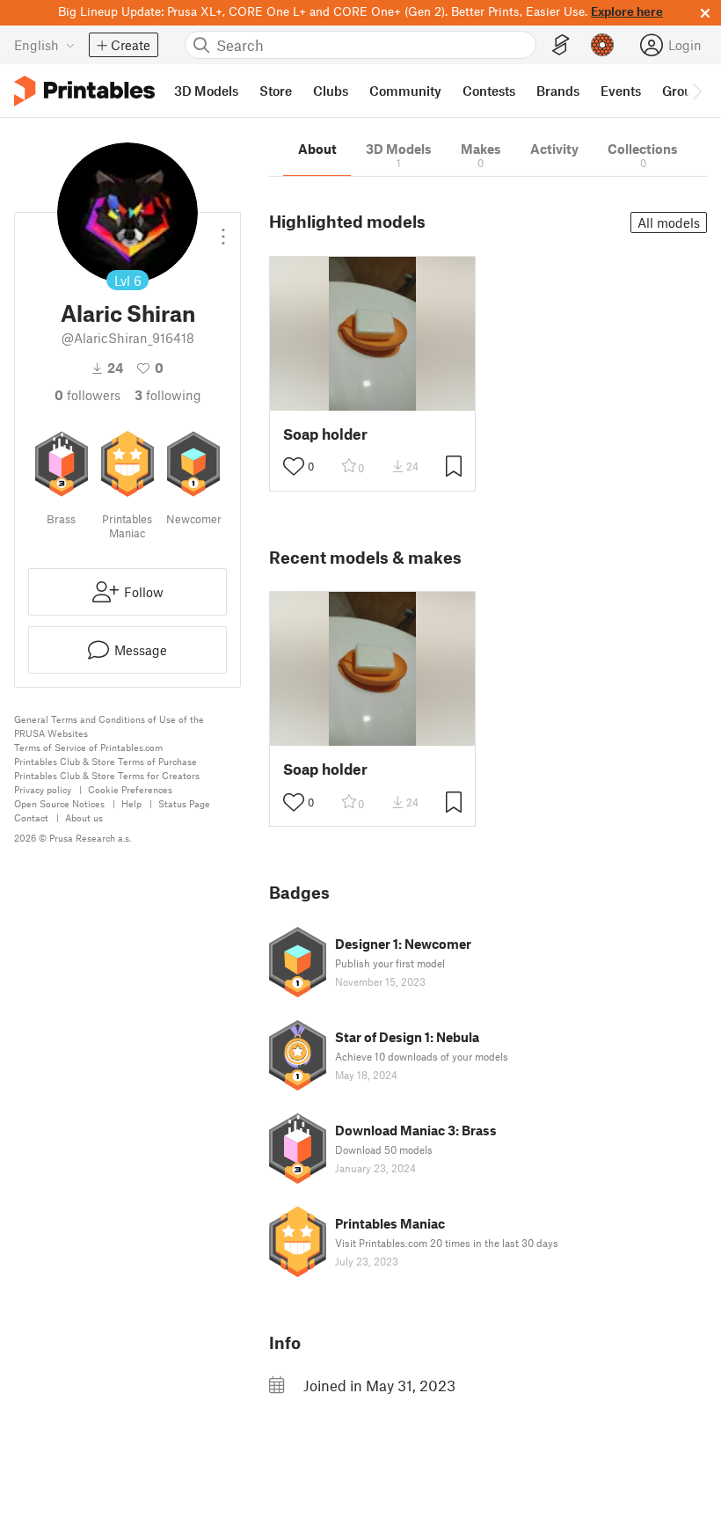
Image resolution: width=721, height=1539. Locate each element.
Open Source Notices (59, 803)
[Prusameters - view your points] (602, 44)
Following (168, 395)
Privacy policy (42, 789)
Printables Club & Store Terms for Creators (107, 775)
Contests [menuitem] (488, 90)
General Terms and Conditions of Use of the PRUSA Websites (109, 726)
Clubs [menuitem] (330, 90)
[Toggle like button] (293, 466)
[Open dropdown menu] (223, 229)
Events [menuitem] (621, 90)
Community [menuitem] (405, 90)
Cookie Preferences (130, 789)
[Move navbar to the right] (696, 90)
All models (668, 222)
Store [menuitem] (275, 90)
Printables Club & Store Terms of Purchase (105, 761)
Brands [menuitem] (557, 90)
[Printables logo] (84, 91)
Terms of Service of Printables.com (88, 747)
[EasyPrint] (561, 45)
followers (87, 395)
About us (84, 817)
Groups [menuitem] (684, 90)
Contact (31, 817)
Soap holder (325, 434)
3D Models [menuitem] (206, 90)
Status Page (184, 803)
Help (131, 803)
